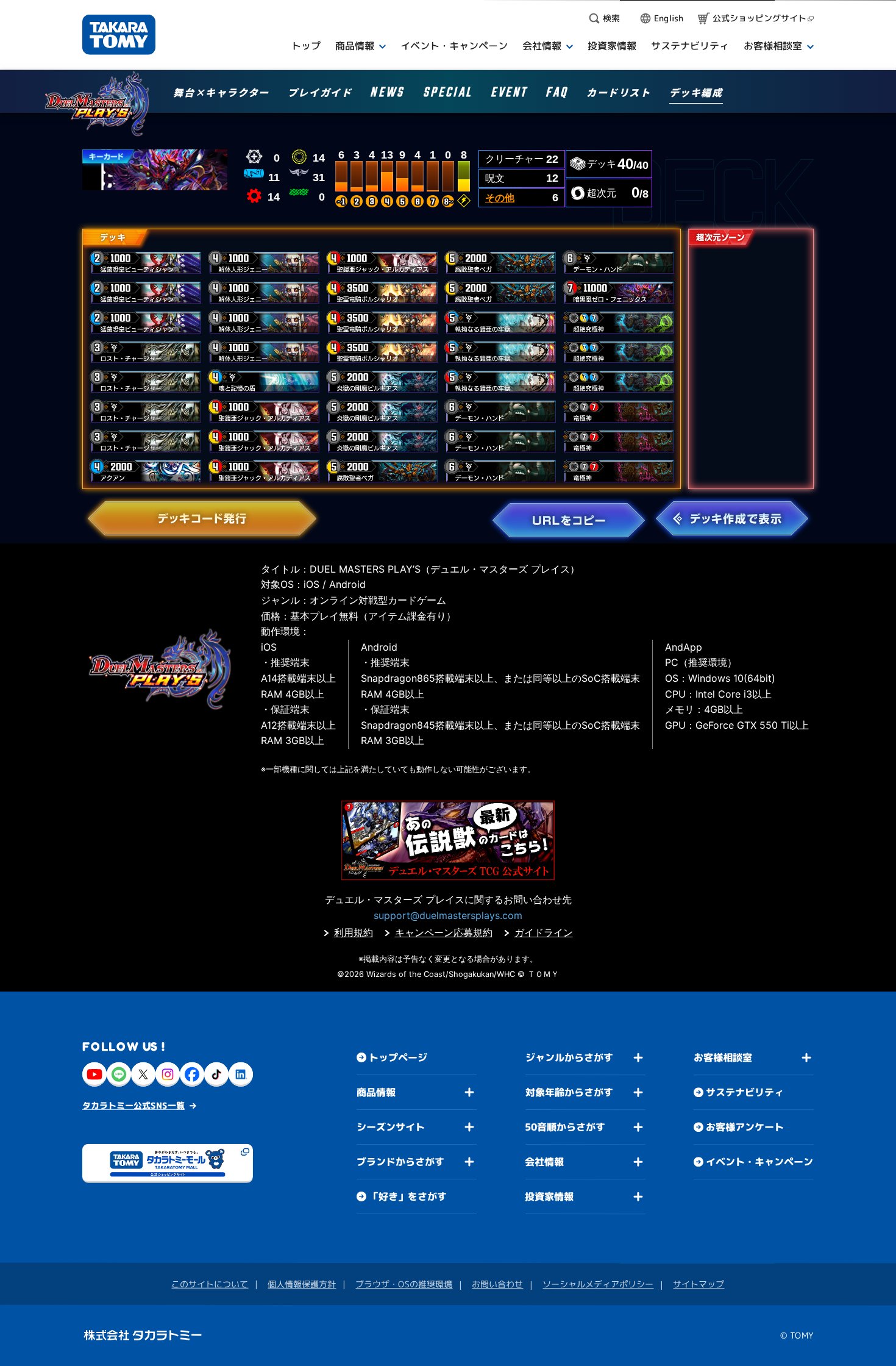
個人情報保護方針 (302, 1284)
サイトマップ (698, 1284)
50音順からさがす (565, 1127)
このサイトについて (209, 1284)
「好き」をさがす (408, 1196)
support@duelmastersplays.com (448, 915)
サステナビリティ (745, 1092)
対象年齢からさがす (569, 1092)
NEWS (387, 94)
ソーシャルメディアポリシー (597, 1284)
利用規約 (353, 932)
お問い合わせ (497, 1284)
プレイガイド (320, 93)
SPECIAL (447, 94)
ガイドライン (543, 932)
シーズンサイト (391, 1127)
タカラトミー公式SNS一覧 (133, 1105)
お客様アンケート (745, 1127)
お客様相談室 (723, 1057)
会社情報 (544, 1161)
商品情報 (376, 1092)
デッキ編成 (696, 93)
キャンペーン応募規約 (443, 932)
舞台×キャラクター (221, 93)
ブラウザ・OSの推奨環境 (403, 1284)
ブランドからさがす (400, 1161)
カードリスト (618, 93)
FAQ (557, 94)
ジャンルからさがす (569, 1057)
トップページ (398, 1057)
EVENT (509, 94)
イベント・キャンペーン (759, 1161)
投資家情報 (549, 1196)
